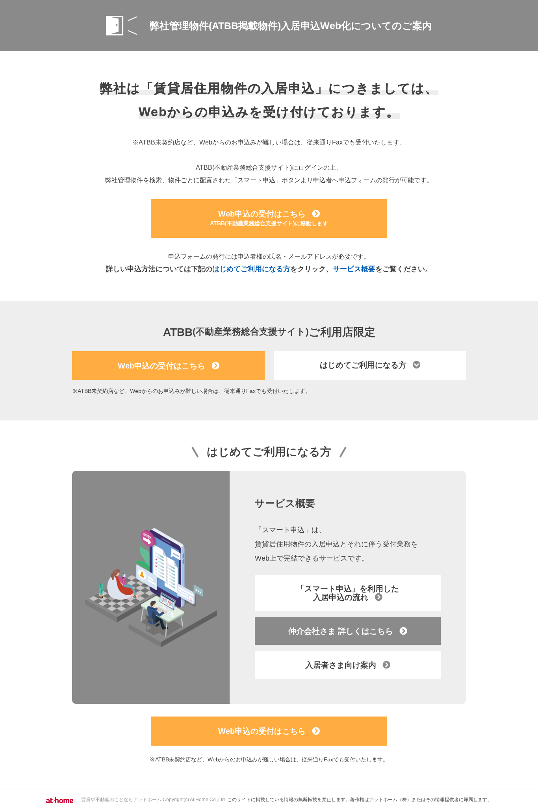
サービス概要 (354, 269)
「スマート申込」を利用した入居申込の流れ (348, 593)
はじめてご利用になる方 (251, 269)
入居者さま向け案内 (340, 665)
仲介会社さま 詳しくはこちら (340, 631)
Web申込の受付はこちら (269, 217)
